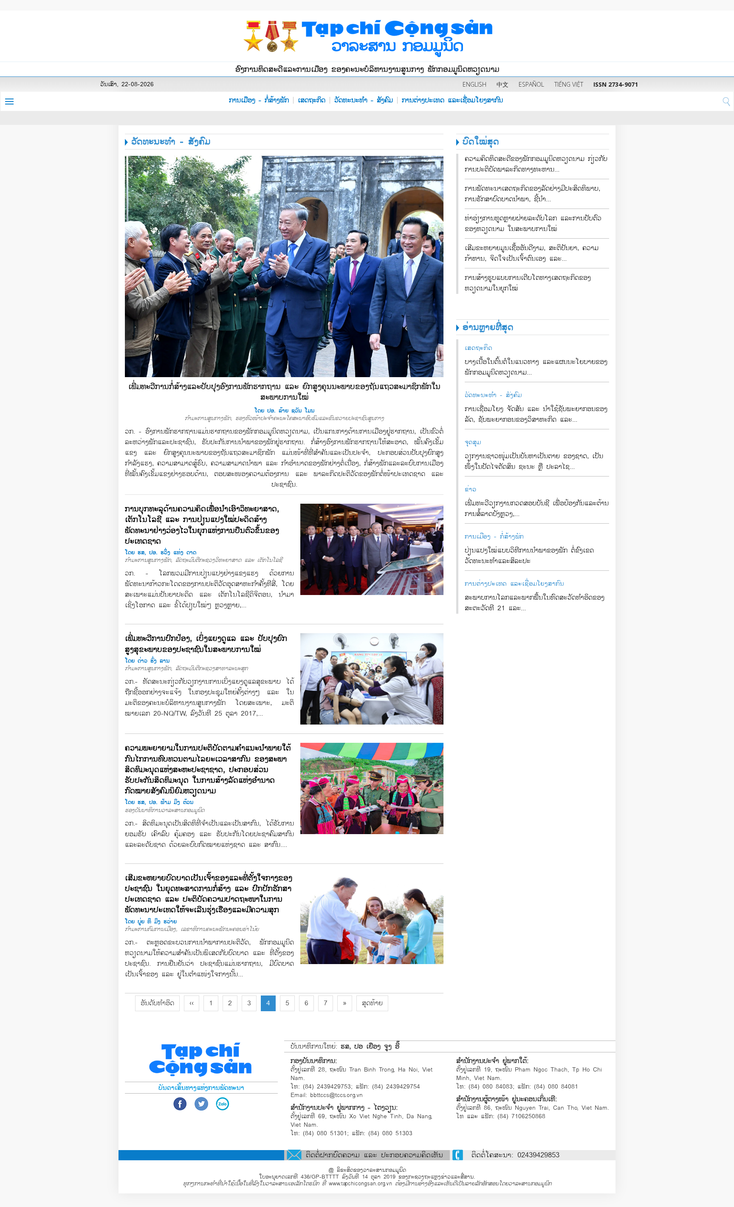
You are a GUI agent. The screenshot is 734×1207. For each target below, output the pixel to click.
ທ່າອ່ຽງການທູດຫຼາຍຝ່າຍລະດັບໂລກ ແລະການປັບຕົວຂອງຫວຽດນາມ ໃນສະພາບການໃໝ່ (533, 223)
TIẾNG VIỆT (568, 84)
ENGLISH (474, 84)
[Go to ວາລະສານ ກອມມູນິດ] (367, 36)
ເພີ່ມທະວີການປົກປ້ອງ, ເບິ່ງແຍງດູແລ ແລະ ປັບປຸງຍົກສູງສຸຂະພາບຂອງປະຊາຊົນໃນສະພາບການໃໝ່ (206, 643)
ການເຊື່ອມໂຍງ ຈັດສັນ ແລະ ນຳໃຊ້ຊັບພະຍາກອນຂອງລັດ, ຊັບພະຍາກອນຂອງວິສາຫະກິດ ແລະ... (536, 414)
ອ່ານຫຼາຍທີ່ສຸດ (488, 327)
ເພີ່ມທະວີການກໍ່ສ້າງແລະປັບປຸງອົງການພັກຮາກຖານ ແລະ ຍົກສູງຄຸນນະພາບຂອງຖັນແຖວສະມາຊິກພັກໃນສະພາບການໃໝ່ (284, 392)
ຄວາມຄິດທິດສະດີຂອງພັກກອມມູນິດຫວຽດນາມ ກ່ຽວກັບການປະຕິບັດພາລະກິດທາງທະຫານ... (536, 164)
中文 (502, 84)
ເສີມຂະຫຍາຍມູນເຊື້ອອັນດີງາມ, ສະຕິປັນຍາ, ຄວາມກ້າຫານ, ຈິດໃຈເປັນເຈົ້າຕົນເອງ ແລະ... (531, 253)
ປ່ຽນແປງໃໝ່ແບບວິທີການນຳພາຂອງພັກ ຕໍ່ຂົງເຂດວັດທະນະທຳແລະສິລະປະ (529, 555)
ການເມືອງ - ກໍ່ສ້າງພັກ (259, 100)
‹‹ (191, 1003)
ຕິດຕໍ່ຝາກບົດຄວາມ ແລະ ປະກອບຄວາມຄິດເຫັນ (374, 1155)
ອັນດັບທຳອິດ (157, 1003)
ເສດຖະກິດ (311, 100)
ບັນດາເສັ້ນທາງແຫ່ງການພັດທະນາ (201, 1088)
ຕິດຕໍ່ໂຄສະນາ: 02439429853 (515, 1155)
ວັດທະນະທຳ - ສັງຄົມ (363, 100)
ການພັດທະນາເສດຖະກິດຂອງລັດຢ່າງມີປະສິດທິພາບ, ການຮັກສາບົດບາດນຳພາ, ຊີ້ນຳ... (532, 193)
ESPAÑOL (531, 84)
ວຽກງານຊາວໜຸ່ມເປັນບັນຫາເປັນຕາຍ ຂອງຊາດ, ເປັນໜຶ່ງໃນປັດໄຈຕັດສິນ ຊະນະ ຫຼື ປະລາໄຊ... (534, 461)
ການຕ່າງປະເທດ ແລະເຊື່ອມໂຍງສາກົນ (452, 100)
